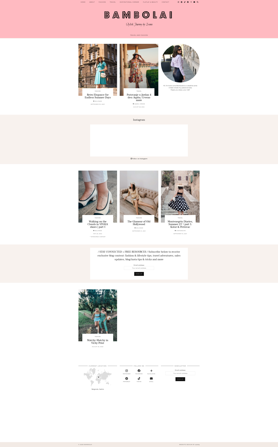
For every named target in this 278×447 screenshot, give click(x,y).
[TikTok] (185, 2)
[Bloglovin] (191, 2)
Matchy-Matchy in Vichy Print (97, 341)
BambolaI (88, 444)
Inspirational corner (129, 2)
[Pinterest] (182, 2)
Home (83, 2)
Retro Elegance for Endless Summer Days (98, 96)
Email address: (139, 265)
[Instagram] (178, 2)
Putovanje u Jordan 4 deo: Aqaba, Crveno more (139, 97)
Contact (165, 2)
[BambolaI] (139, 17)
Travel (113, 2)
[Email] (194, 2)
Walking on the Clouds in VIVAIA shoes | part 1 (98, 224)
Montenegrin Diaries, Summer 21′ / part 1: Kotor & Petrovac (180, 224)
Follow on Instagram (139, 159)
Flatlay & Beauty (150, 2)
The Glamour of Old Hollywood (138, 223)
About (92, 2)
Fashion (102, 2)
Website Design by (189, 444)
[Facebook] (188, 2)
